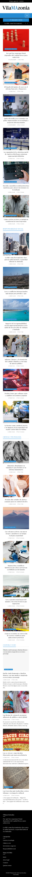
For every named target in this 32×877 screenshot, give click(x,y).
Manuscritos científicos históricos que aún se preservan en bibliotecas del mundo (16, 568)
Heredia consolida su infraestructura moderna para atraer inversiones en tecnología (16, 188)
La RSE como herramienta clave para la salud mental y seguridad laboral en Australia (16, 259)
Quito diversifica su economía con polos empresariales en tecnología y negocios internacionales (16, 120)
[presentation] (25, 23)
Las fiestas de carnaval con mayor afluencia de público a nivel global (15, 716)
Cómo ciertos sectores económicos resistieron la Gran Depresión (16, 220)
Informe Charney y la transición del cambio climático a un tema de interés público (16, 361)
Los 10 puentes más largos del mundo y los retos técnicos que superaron (16, 602)
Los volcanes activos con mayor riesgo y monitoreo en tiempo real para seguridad (16, 534)
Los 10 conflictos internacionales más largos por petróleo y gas (16, 292)
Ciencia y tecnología (10, 461)
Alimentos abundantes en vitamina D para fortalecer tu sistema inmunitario (16, 468)
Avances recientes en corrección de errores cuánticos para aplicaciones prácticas (16, 636)
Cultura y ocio (8, 669)
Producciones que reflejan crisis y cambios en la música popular (16, 394)
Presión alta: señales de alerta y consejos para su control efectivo (16, 501)
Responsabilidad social (10, 253)
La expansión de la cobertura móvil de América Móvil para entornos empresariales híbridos (16, 154)
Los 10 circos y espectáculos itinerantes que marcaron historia (15, 754)
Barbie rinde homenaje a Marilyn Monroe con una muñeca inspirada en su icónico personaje (13, 23)
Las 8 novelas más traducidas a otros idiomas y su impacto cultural (16, 792)
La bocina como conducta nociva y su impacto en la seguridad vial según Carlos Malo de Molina (16, 427)
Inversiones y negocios (11, 48)
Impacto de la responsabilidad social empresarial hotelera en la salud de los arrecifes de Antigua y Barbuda (16, 326)
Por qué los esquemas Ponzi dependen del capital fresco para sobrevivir (16, 55)
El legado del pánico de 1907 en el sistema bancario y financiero (16, 88)
